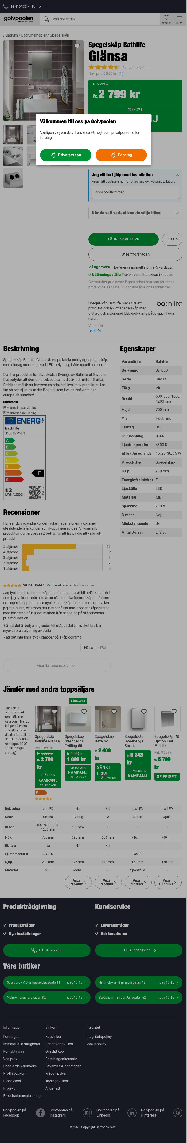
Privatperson (69, 155)
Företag (125, 155)
